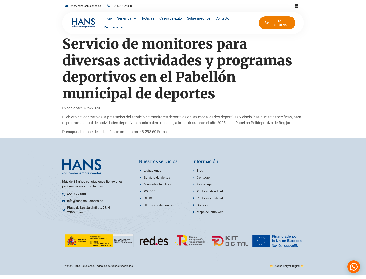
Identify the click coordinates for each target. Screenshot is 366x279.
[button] (353, 266)
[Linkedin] (297, 6)
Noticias (148, 18)
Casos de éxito (170, 18)
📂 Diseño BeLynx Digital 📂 (287, 266)
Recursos (111, 27)
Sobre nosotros (198, 18)
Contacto (222, 18)
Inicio (108, 18)
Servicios (124, 18)
